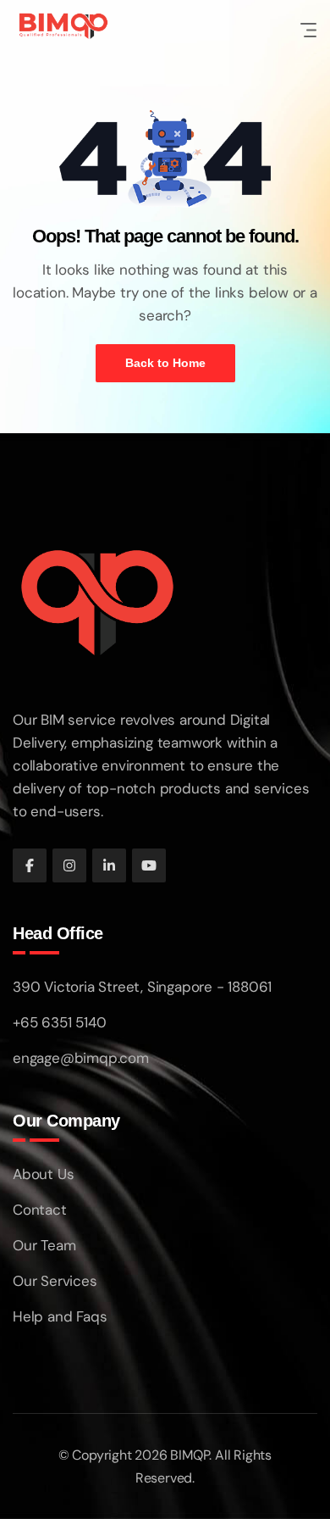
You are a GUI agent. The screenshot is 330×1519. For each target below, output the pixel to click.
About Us (43, 1174)
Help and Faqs (60, 1316)
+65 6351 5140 (59, 1022)
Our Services (55, 1280)
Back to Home (165, 363)
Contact (40, 1209)
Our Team (44, 1245)
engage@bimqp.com (81, 1058)
